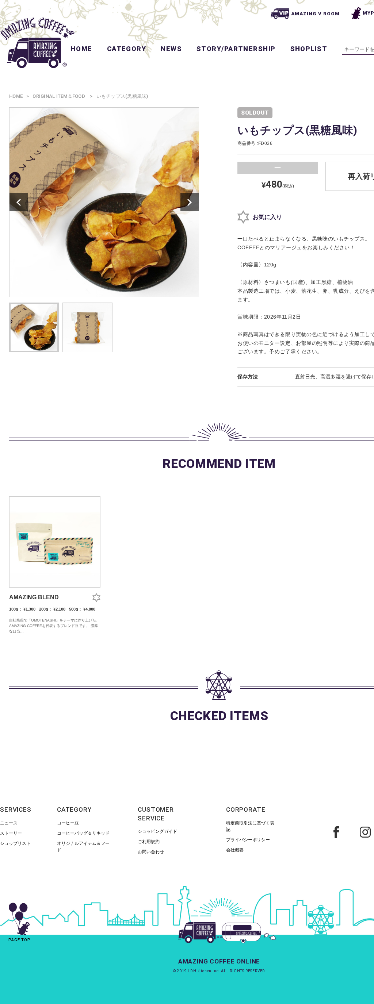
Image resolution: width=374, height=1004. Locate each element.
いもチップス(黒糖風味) (122, 96)
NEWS (171, 49)
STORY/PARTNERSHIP (235, 49)
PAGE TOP (19, 940)
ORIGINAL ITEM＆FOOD (59, 96)
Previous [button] (18, 202)
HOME (81, 49)
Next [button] (189, 202)
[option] (104, 202)
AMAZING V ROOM (315, 13)
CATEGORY (126, 49)
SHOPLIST (309, 49)
